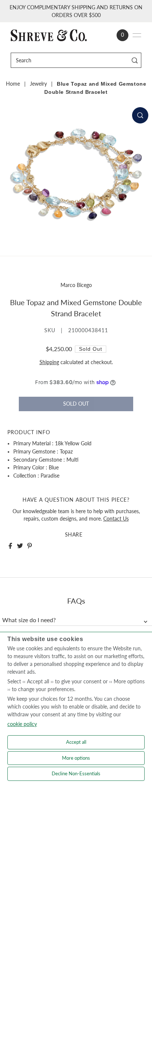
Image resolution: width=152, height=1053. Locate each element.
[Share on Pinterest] (29, 546)
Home (13, 84)
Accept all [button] (76, 742)
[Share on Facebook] (10, 546)
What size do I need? (29, 620)
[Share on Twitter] (20, 546)
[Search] (134, 60)
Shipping (49, 362)
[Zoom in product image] (140, 115)
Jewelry (38, 84)
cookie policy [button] (22, 724)
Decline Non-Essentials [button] (76, 773)
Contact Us (116, 519)
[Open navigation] (136, 35)
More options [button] (76, 758)
